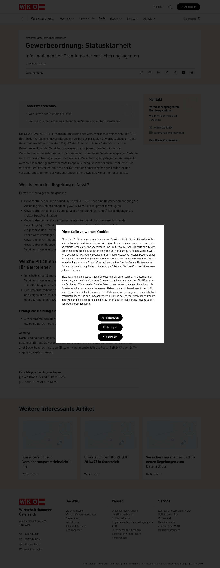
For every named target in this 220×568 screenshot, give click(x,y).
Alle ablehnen (110, 337)
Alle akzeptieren (110, 318)
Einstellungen (110, 327)
